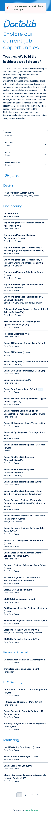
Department (10, 142)
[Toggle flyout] (45, 144)
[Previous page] (13, 795)
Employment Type (12, 162)
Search (8, 132)
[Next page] (37, 795)
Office (7, 152)
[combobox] (5, 145)
